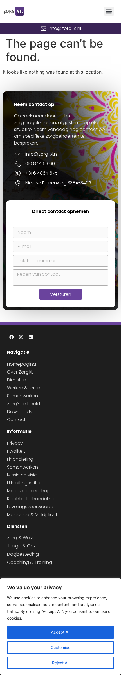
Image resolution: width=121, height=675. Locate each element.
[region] (60, 626)
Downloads (19, 411)
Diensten (16, 380)
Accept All (60, 632)
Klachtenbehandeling (31, 498)
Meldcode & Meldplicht (32, 514)
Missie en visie (22, 475)
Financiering (20, 459)
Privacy (15, 443)
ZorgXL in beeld (23, 403)
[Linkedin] (30, 337)
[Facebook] (11, 337)
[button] (109, 11)
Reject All (60, 662)
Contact (16, 419)
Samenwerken (22, 396)
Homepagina (21, 364)
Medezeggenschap (28, 491)
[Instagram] (21, 337)
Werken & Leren (23, 388)
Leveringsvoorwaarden (32, 506)
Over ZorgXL (20, 372)
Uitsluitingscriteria (26, 483)
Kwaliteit (16, 451)
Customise (60, 647)
